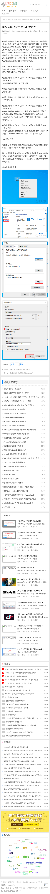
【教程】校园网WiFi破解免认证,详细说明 (18, 732)
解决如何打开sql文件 (11, 470)
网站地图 (25, 882)
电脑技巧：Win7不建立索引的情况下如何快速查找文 (21, 499)
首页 (3, 10)
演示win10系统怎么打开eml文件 (15, 442)
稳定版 (17, 872)
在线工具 (34, 10)
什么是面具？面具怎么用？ (13, 711)
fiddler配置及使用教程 (11, 778)
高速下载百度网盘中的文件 (13, 446)
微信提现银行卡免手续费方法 (14, 701)
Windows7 (36, 872)
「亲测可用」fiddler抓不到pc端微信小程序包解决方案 (30, 626)
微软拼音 (42, 855)
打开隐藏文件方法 (10, 507)
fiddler (25, 871)
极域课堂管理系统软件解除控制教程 (16, 736)
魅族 (35, 843)
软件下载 (12, 10)
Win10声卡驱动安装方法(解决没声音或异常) (18, 694)
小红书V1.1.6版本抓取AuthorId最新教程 (30, 544)
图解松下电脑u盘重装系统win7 (14, 462)
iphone (28, 839)
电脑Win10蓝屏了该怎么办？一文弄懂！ (18, 401)
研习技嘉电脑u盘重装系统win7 (14, 450)
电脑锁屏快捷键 (9, 474)
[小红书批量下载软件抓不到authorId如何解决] (9, 652)
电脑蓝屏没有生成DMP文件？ (33, 19)
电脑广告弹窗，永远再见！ (13, 389)
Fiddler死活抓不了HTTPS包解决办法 (16, 789)
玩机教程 (18, 19)
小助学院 (23, 10)
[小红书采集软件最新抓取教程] (9, 558)
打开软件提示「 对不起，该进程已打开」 (18, 683)
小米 (9, 853)
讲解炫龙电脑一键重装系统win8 (14, 425)
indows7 (9, 857)
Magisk (11, 866)
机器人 (21, 863)
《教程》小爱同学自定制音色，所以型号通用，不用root (23, 718)
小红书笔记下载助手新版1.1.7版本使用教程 (30, 532)
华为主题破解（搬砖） (11, 697)
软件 (16, 848)
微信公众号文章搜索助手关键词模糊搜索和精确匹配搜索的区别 (23, 792)
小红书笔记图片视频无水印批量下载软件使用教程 (30, 637)
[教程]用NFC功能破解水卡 (13, 729)
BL (25, 848)
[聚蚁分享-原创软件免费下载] (9, 4)
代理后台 (5, 13)
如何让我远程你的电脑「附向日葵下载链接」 (19, 405)
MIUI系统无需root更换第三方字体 (15, 708)
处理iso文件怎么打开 (11, 478)
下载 (30, 871)
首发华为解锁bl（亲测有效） (13, 687)
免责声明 (18, 882)
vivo (25, 867)
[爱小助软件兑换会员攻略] (9, 570)
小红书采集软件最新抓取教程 (27, 556)
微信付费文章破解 (34, 862)
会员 (11, 845)
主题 (38, 863)
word (43, 858)
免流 (33, 869)
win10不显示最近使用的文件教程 (15, 454)
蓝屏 (12, 364)
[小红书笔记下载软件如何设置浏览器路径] (9, 523)
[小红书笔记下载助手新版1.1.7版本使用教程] (9, 535)
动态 (18, 864)
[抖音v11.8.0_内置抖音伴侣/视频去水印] (9, 617)
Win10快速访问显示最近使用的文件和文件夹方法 (21, 458)
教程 (33, 853)
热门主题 (39, 882)
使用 (30, 842)
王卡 (18, 856)
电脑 (21, 364)
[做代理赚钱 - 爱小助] (25, 831)
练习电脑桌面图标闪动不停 (13, 482)
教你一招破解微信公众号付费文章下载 (17, 690)
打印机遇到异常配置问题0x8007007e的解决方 (20, 725)
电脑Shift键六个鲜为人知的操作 (14, 413)
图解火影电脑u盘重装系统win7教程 (21, 373)
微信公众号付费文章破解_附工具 (15, 676)
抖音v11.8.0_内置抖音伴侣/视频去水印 (30, 614)
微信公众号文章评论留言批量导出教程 (17, 768)
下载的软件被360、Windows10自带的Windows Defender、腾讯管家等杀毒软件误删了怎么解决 (23, 764)
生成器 (25, 874)
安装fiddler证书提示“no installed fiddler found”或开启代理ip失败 (23, 775)
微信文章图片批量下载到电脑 (14, 409)
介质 (23, 856)
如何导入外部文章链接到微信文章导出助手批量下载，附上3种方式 (23, 771)
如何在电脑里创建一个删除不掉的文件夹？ (18, 487)
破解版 (26, 857)
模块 (37, 847)
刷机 (11, 861)
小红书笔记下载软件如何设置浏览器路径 (30, 521)
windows (31, 864)
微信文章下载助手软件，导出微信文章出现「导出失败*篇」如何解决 (23, 757)
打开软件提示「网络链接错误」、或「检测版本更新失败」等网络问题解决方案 (23, 785)
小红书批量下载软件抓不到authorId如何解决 (30, 649)
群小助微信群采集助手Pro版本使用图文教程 (19, 761)
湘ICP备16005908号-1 (8, 885)
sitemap (32, 882)
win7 (22, 843)
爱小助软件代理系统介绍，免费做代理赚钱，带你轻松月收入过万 (23, 799)
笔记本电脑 (43, 851)
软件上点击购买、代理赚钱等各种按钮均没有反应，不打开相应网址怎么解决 (23, 796)
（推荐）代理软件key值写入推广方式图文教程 (19, 803)
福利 (15, 843)
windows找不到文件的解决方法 (14, 421)
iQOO (17, 868)
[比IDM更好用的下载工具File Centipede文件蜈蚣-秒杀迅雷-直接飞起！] (9, 605)
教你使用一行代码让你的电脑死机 (15, 491)
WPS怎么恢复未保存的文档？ (20, 369)
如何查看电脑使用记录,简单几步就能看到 (18, 503)
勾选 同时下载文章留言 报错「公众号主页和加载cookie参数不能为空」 (23, 782)
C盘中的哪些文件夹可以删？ (13, 417)
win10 (14, 857)
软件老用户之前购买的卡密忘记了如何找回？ (19, 754)
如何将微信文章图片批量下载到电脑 (16, 747)
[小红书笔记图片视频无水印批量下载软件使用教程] (9, 640)
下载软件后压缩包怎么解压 (13, 722)
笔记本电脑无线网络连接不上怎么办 (16, 438)
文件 (16, 364)
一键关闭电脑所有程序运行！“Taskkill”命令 (18, 495)
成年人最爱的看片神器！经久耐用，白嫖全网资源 (20, 680)
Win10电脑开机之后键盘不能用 (14, 466)
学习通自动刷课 (9, 715)
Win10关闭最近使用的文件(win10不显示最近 (19, 429)
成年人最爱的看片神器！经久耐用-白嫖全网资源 (30, 591)
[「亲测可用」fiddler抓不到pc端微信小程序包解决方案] (9, 628)
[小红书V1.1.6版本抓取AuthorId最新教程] (9, 547)
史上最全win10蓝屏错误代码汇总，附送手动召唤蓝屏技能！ (21, 397)
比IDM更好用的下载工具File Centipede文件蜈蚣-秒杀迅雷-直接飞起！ (30, 602)
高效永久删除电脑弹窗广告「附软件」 (17, 393)
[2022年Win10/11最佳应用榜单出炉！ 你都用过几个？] (9, 582)
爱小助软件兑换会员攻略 (25, 567)
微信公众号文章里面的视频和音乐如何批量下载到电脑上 (23, 750)
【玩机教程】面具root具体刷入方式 (16, 704)
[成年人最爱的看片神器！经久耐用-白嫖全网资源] (9, 593)
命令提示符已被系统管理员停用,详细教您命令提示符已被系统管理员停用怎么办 (23, 806)
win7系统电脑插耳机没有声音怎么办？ (17, 433)
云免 (40, 866)
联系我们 (11, 882)
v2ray (32, 850)
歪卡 (39, 858)
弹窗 (18, 840)
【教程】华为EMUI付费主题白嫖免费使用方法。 (20, 673)
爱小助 (12, 888)
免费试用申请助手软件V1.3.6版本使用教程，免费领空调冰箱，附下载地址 (23, 669)
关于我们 (4, 882)
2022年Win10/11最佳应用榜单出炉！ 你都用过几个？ (30, 579)
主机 (9, 849)
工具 (38, 849)
